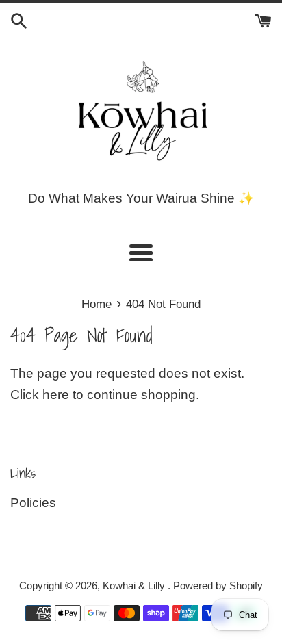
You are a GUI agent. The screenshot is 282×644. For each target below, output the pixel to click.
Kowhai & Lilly (135, 585)
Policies (33, 502)
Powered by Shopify (218, 585)
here (55, 394)
